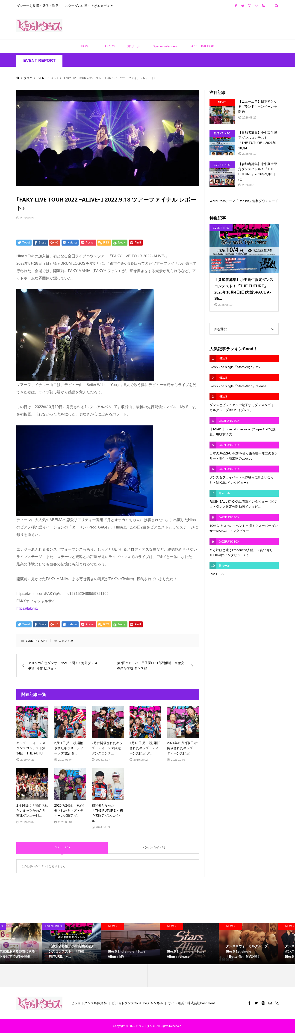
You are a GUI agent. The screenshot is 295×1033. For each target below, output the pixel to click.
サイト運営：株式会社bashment (191, 1003)
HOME (86, 46)
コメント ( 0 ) (62, 847)
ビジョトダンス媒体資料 (89, 1003)
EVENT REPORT (39, 60)
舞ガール (133, 46)
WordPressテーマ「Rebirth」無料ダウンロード (243, 201)
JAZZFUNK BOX (202, 46)
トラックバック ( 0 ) (153, 847)
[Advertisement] (121, 25)
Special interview (165, 46)
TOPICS (109, 46)
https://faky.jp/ (27, 608)
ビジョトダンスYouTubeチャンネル (137, 1003)
